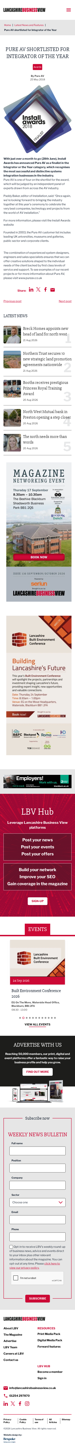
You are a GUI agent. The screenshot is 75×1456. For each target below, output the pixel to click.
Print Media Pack (49, 1334)
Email (15, 1212)
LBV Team (10, 1347)
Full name (17, 1143)
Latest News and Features (29, 25)
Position (16, 1160)
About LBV (10, 1328)
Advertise (9, 1341)
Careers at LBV (13, 1353)
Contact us (10, 1360)
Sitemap (66, 1419)
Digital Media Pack (50, 1340)
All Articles (53, 1421)
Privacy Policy (7, 1421)
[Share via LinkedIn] (31, 289)
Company (17, 1177)
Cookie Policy (23, 1421)
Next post (65, 301)
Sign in (42, 1378)
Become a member (50, 1372)
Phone (15, 1229)
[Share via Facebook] (45, 289)
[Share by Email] (52, 290)
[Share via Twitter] (38, 289)
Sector (15, 1194)
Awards (37, 67)
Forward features (49, 1346)
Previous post (12, 301)
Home (7, 25)
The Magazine (12, 1334)
